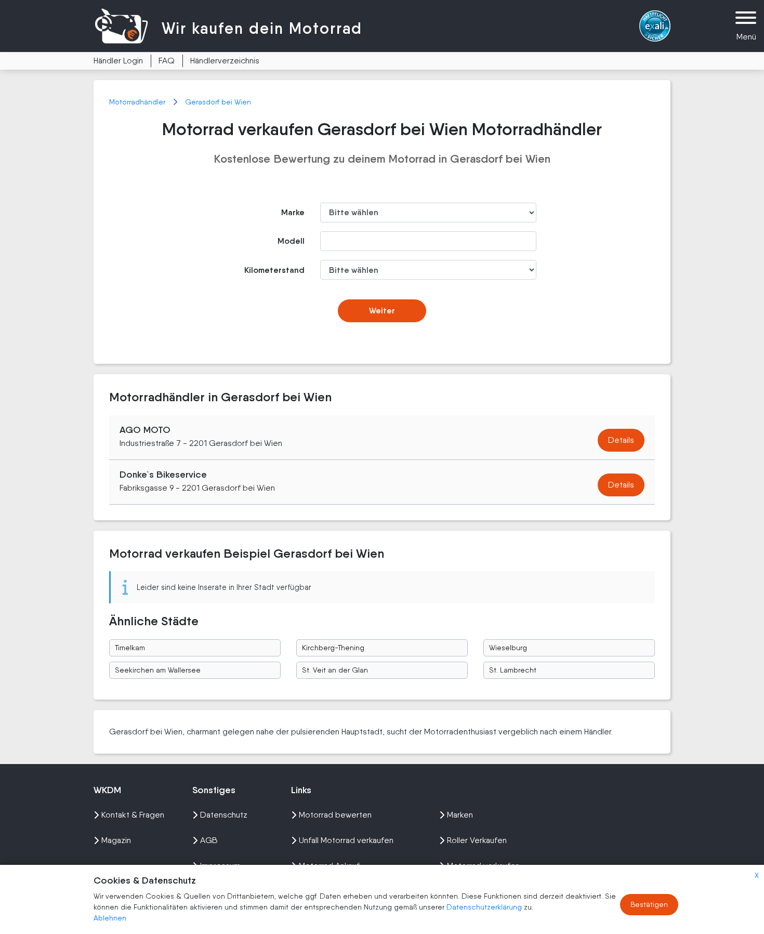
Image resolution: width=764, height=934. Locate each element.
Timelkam (130, 647)
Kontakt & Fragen (132, 815)
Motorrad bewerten (335, 815)
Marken (460, 815)
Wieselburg (508, 647)
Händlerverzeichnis (224, 60)
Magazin (116, 840)
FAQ (167, 60)
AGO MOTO (145, 430)
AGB (209, 840)
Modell (291, 241)
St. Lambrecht (512, 670)
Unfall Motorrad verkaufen (346, 840)
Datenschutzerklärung (485, 907)
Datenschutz (223, 815)
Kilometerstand (274, 270)
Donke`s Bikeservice (163, 474)
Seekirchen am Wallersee (158, 670)
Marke (293, 212)
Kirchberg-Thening (333, 647)
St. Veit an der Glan (335, 670)
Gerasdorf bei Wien (218, 102)
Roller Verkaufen (477, 840)
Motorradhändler (138, 102)
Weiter (382, 310)
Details (621, 440)
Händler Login (118, 60)
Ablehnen (110, 918)
